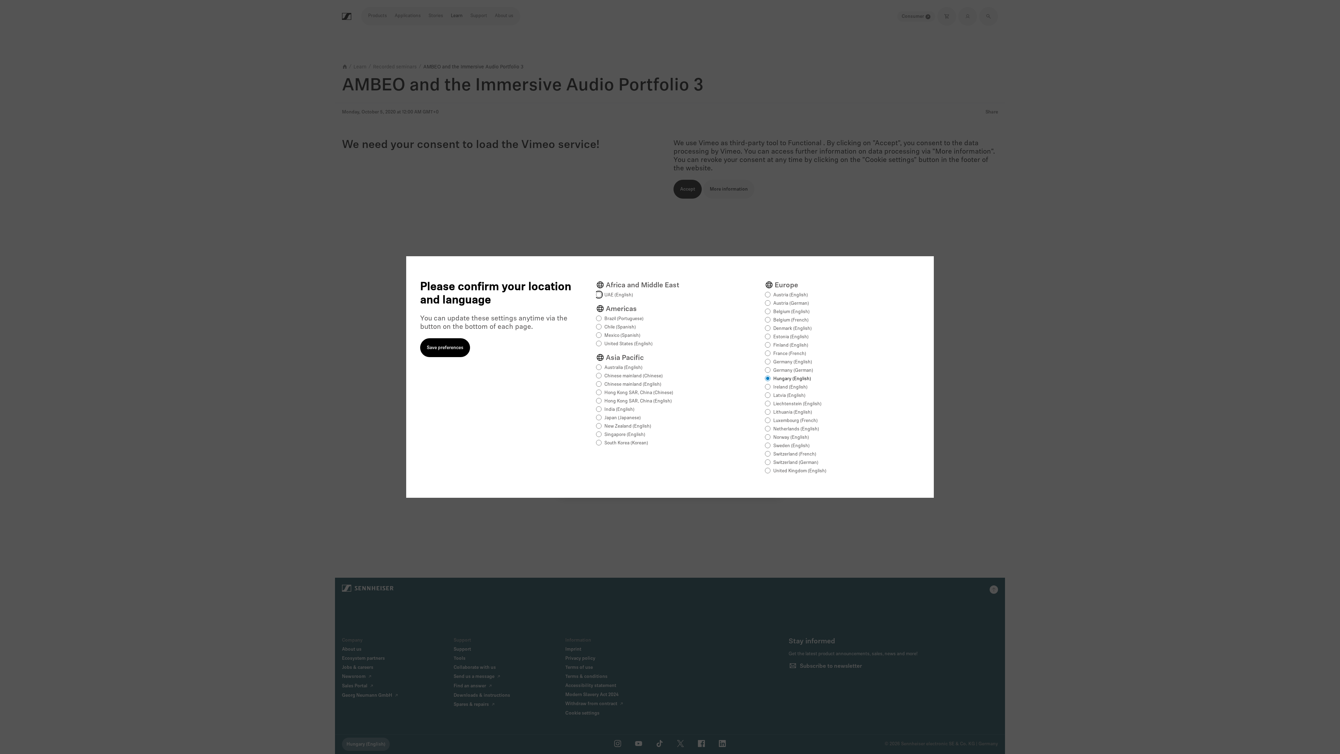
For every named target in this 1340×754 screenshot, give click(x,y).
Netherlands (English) (796, 429)
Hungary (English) (792, 379)
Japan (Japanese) (622, 418)
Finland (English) (790, 345)
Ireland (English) (790, 387)
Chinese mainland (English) (632, 384)
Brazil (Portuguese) (623, 319)
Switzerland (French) (794, 454)
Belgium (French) (791, 320)
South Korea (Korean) (626, 443)
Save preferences (445, 348)
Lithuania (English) (792, 412)
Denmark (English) (792, 328)
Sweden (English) (791, 446)
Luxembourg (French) (795, 421)
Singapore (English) (624, 435)
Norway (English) (791, 437)
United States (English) (628, 344)
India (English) (619, 409)
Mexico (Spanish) (622, 335)
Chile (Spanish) (620, 327)
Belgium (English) (791, 312)
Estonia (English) (791, 337)
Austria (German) (791, 303)
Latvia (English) (789, 395)
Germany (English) (792, 362)
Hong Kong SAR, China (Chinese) (638, 393)
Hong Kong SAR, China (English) (638, 401)
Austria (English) (790, 295)
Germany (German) (793, 370)
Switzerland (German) (795, 462)
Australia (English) (623, 367)
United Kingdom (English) (799, 471)
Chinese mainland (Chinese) (633, 376)
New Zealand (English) (627, 426)
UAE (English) (618, 295)
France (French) (789, 354)
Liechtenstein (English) (797, 404)
